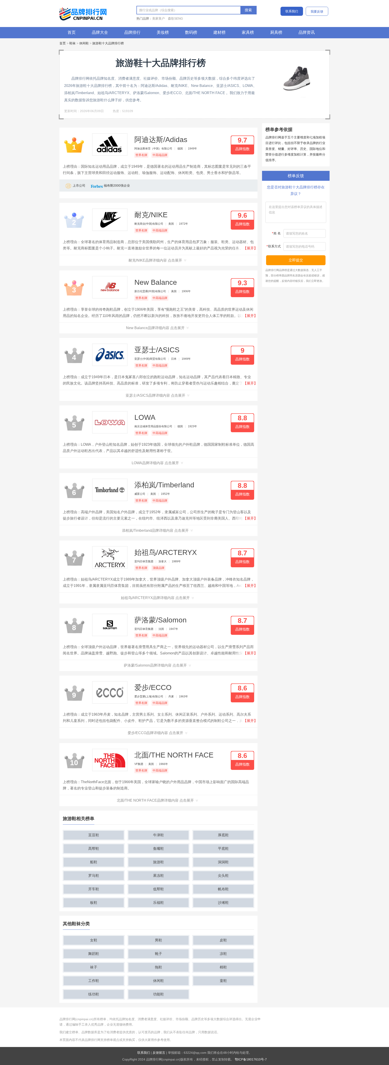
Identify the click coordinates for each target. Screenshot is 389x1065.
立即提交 (296, 260)
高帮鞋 (93, 848)
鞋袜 (72, 43)
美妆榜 (163, 32)
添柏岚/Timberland (164, 485)
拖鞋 (158, 967)
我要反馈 (317, 11)
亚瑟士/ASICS (156, 350)
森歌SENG (175, 18)
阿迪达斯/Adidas (160, 140)
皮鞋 (223, 940)
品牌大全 (100, 32)
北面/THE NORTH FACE (173, 755)
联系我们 (291, 11)
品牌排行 (132, 32)
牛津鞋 (158, 835)
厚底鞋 (223, 835)
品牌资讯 (307, 32)
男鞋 (158, 940)
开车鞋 (93, 889)
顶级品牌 (158, 568)
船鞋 (93, 862)
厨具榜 (276, 32)
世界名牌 (141, 155)
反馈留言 (159, 1052)
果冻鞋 (158, 875)
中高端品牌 (160, 155)
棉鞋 (223, 967)
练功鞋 (93, 994)
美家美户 (158, 18)
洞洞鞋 (223, 862)
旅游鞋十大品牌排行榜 (108, 43)
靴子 (158, 954)
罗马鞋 (93, 875)
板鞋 (93, 902)
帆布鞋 (223, 889)
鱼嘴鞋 (158, 848)
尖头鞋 (223, 875)
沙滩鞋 (223, 902)
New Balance (155, 282)
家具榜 (248, 32)
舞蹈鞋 (93, 954)
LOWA (144, 417)
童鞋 (223, 981)
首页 (72, 32)
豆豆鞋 (93, 835)
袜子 (93, 967)
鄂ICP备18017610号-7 (251, 1059)
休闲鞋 (84, 43)
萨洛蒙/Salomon (160, 620)
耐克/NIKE (150, 215)
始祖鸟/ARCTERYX (165, 552)
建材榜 (219, 32)
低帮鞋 (158, 889)
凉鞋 (223, 954)
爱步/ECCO (153, 687)
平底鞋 (223, 848)
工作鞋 (93, 981)
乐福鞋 (158, 902)
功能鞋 (158, 994)
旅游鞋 (158, 862)
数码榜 (191, 32)
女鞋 (93, 940)
